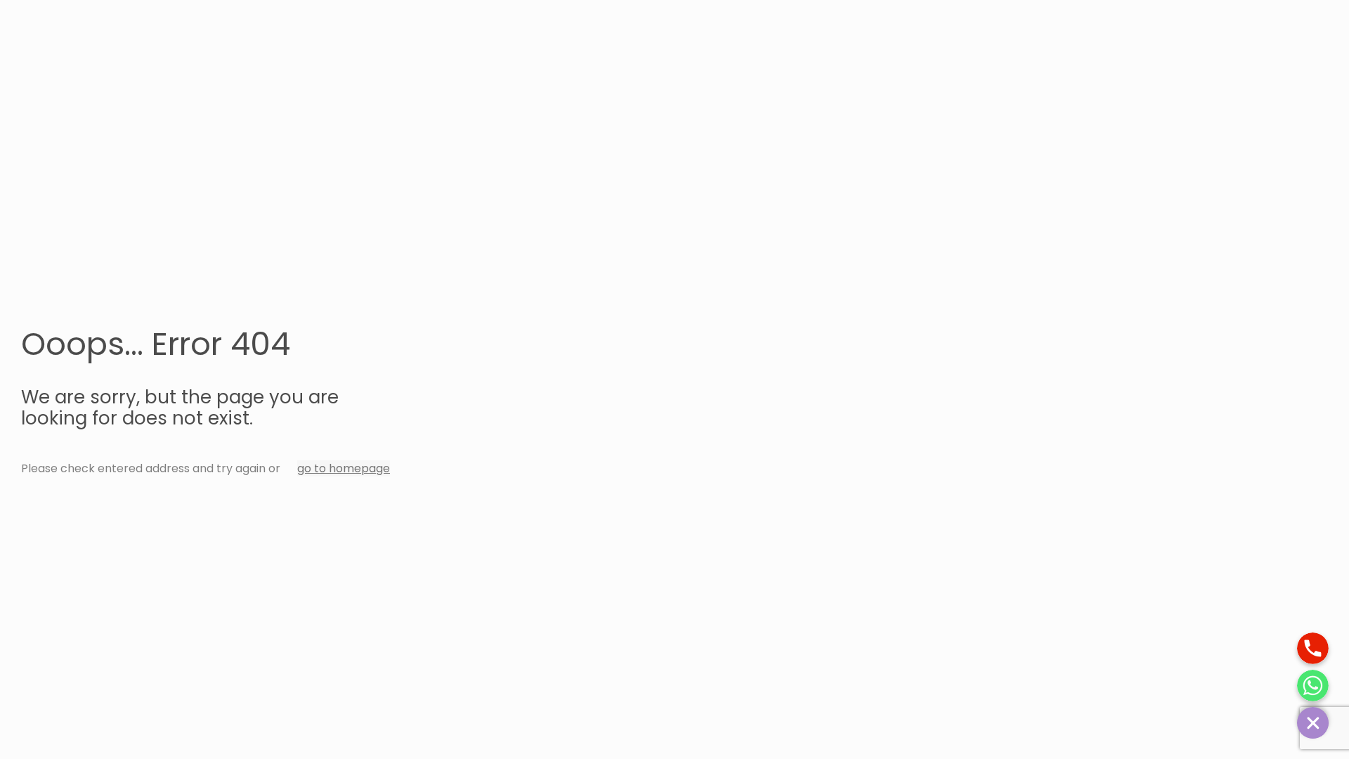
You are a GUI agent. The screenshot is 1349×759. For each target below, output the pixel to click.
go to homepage (343, 468)
